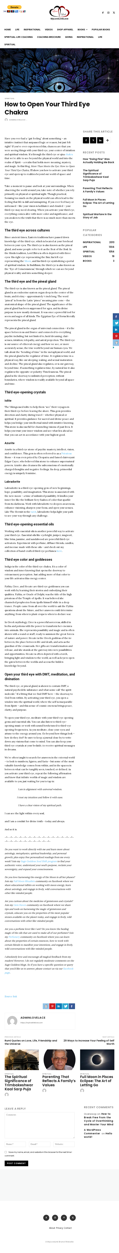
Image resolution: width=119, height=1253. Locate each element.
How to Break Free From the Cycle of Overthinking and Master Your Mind (98, 1119)
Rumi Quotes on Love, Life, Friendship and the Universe (31, 1042)
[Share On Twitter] (65, 1006)
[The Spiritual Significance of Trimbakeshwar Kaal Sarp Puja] (22, 1059)
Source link (11, 996)
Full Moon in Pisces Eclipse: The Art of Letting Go (98, 203)
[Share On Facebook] (72, 1006)
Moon (27, 261)
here (59, 551)
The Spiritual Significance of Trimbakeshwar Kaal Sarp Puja (96, 175)
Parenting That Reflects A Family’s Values (97, 190)
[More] (107, 140)
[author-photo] (7, 1095)
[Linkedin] (100, 140)
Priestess (66, 453)
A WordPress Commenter (92, 1131)
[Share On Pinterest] (52, 1006)
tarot (33, 511)
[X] (114, 13)
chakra (69, 154)
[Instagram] (108, 13)
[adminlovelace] (7, 119)
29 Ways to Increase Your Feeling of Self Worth (89, 1042)
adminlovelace (17, 120)
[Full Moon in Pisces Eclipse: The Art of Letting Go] (97, 1059)
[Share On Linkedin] (59, 1006)
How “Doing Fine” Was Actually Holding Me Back (98, 160)
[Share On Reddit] (46, 1006)
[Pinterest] (64, 1218)
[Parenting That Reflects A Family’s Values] (59, 1059)
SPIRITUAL (9, 98)
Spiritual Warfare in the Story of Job (97, 216)
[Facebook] (103, 13)
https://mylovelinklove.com (31, 1023)
